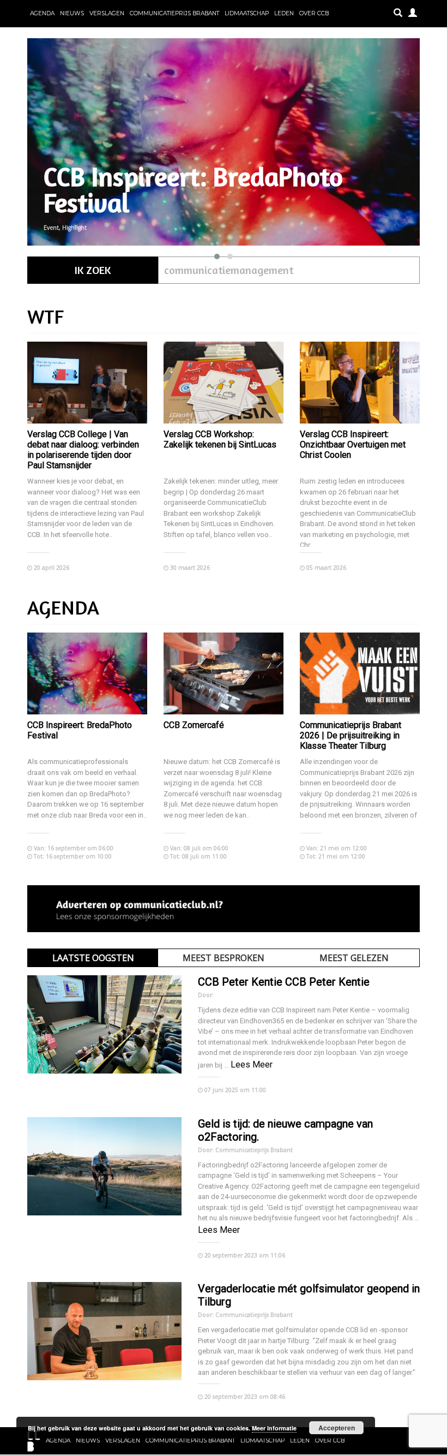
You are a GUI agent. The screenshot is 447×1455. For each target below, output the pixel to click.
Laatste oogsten (93, 958)
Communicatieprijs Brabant (174, 13)
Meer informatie (274, 1428)
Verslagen (106, 13)
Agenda (42, 13)
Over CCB (314, 13)
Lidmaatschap (247, 13)
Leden (284, 13)
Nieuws (72, 13)
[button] (217, 256)
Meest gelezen (354, 958)
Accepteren (336, 1428)
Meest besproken (223, 958)
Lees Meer (252, 1064)
